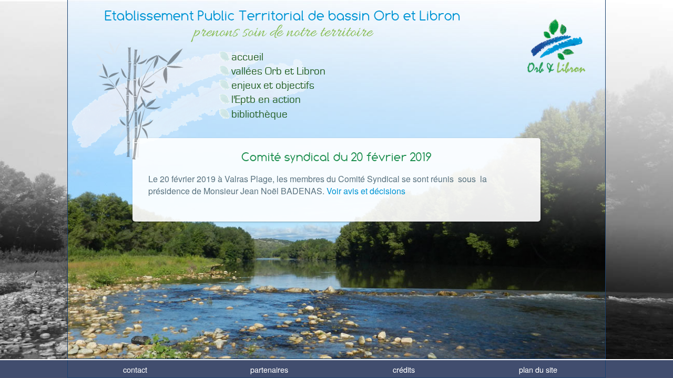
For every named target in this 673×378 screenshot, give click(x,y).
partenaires (269, 369)
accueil (247, 57)
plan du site (538, 369)
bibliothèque (259, 114)
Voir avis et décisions (366, 191)
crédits (404, 369)
